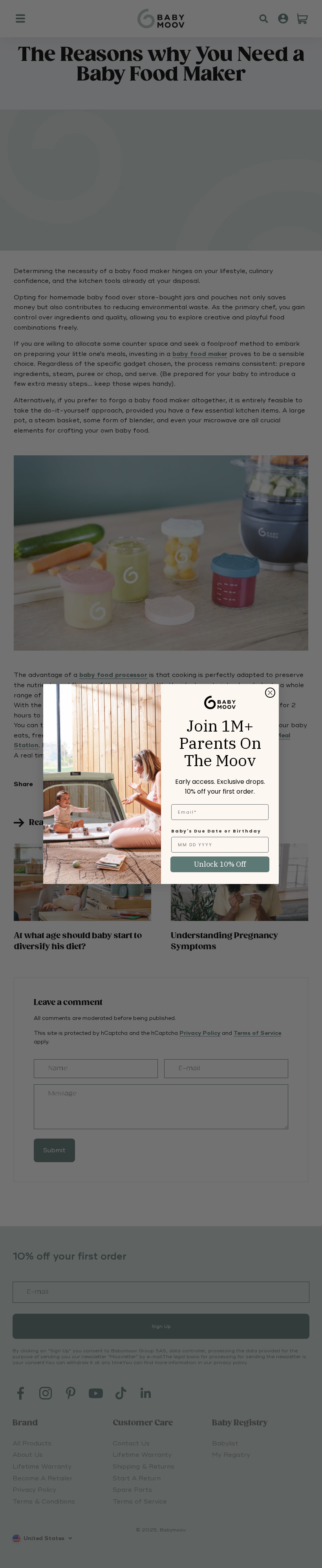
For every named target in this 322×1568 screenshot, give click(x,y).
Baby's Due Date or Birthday (216, 831)
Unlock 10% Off (220, 864)
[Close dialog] (270, 692)
